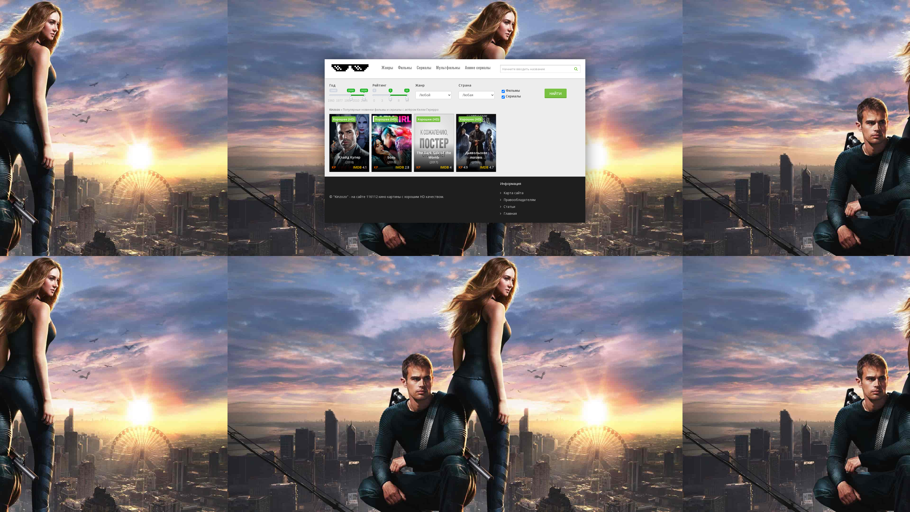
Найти (556, 93)
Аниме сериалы (478, 67)
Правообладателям (520, 199)
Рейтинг (379, 85)
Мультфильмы (448, 67)
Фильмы (405, 67)
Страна (465, 85)
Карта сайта (513, 193)
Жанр (420, 85)
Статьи (509, 206)
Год (332, 85)
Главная (510, 213)
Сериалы (424, 67)
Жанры (387, 67)
